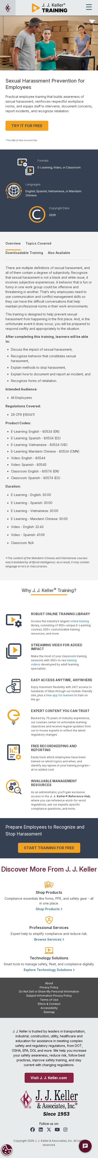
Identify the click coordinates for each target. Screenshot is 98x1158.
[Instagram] (65, 1129)
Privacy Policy (49, 987)
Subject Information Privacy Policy (49, 995)
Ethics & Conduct (49, 1004)
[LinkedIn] (40, 1129)
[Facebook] (32, 1129)
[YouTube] (57, 1129)
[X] (49, 1129)
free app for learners (60, 695)
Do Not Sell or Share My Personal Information (49, 991)
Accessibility (49, 1008)
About (49, 983)
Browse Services (48, 939)
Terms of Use (49, 999)
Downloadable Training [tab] (24, 253)
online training (79, 621)
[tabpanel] (49, 416)
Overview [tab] (13, 243)
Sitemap (49, 1012)
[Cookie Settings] (6, 1150)
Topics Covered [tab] (38, 243)
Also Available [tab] (59, 253)
